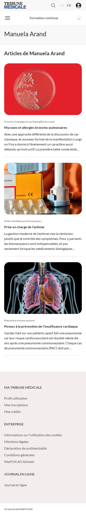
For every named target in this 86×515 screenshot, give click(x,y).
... (79, 18)
